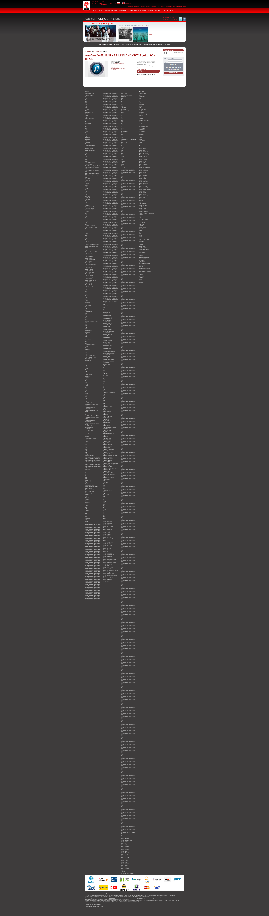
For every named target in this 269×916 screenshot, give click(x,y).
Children (141, 118)
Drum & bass (88, 311)
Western (141, 244)
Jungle (86, 494)
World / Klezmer (125, 849)
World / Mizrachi (125, 852)
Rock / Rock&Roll (107, 568)
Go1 (86, 381)
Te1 (122, 158)
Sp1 (122, 134)
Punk (104, 496)
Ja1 (86, 475)
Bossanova (88, 154)
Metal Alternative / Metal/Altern (92, 526)
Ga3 (86, 371)
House (86, 441)
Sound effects (124, 131)
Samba (122, 104)
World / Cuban (124, 841)
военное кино (142, 258)
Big (86, 136)
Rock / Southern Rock (108, 573)
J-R (86, 474)
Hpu (86, 443)
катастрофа (142, 265)
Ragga (104, 501)
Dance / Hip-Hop (89, 272)
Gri (86, 388)
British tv (141, 115)
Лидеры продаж (97, 10)
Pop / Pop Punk (107, 428)
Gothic (86, 385)
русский (113, 3)
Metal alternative (89, 522)
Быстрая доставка (168, 10)
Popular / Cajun (107, 441)
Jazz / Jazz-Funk (89, 489)
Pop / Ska (105, 436)
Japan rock (88, 482)
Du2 (86, 313)
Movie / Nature (106, 347)
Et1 (86, 336)
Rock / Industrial (107, 543)
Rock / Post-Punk (107, 556)
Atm (86, 120)
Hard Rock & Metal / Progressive (90, 421)
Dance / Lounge (89, 277)
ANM (86, 115)
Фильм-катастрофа (144, 280)
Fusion (87, 369)
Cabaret (87, 183)
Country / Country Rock (91, 227)
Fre (86, 365)
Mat (86, 515)
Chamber (87, 196)
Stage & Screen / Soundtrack (128, 139)
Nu (103, 383)
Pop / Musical (106, 422)
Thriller (140, 235)
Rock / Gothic (106, 532)
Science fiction (142, 227)
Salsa (122, 103)
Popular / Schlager (107, 466)
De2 (86, 292)
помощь (180, 52)
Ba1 (86, 126)
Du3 (86, 314)
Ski (121, 115)
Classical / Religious (90, 210)
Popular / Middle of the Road (110, 455)
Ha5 (86, 399)
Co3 (86, 213)
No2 (104, 378)
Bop (86, 153)
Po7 (104, 402)
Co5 (86, 216)
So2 (122, 121)
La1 (86, 504)
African (87, 109)
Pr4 (104, 488)
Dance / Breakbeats (90, 259)
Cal (86, 186)
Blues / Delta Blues (90, 147)
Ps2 (104, 491)
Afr (86, 107)
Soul (122, 129)
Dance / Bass (88, 258)
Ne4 (104, 370)
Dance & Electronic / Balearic (92, 243)
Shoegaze (123, 109)
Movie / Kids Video (107, 345)
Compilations (88, 221)
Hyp (86, 444)
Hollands (87, 436)
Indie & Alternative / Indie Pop (92, 464)
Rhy (104, 512)
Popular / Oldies (107, 461)
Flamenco (87, 349)
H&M (86, 393)
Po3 (104, 397)
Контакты (169, 6)
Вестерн (141, 255)
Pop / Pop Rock (107, 430)
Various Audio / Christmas (127, 169)
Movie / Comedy (107, 324)
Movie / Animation (107, 315)
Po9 (104, 403)
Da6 (86, 239)
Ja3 (86, 478)
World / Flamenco (125, 846)
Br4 (86, 158)
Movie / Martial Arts (143, 183)
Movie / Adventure (107, 313)
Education (141, 134)
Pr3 (104, 487)
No (103, 376)
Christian (87, 199)
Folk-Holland (88, 358)
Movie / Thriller (106, 356)
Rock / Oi (105, 551)
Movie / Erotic (106, 335)
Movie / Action (106, 312)
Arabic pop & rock (89, 118)
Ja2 (86, 477)
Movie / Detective (107, 329)
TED (122, 162)
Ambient (87, 114)
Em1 (86, 333)
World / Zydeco (125, 868)
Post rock (105, 482)
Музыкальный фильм (144, 268)
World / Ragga (124, 854)
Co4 (86, 214)
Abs (86, 98)
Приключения (142, 273)
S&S (122, 101)
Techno (123, 161)
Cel (86, 189)
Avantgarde (88, 123)
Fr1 (86, 362)
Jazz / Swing (88, 493)
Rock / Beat (106, 524)
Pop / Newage (106, 425)
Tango (122, 156)
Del (86, 299)
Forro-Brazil (88, 360)
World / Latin (124, 851)
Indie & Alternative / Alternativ (92, 457)
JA (85, 96)
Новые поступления (110, 10)
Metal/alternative (107, 302)
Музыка (87, 91)
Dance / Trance (89, 286)
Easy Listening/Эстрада (91, 321)
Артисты (90, 18)
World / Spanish (125, 863)
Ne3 (104, 369)
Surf (122, 143)
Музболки (158, 10)
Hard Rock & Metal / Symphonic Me (90, 426)
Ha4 (86, 398)
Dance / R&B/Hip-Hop (90, 280)
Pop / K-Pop (106, 419)
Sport (140, 233)
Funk (86, 368)
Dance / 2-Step (89, 253)
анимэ (140, 251)
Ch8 (86, 194)
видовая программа (144, 257)
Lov (86, 511)
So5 (122, 123)
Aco (86, 101)
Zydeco (123, 871)
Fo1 (86, 351)
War (140, 243)
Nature (140, 202)
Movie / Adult (142, 150)
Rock (104, 518)
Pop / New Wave (107, 424)
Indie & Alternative (89, 455)
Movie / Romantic (107, 350)
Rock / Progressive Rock (109, 559)
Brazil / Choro (88, 164)
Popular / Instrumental (108, 449)
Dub (86, 316)
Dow (86, 307)
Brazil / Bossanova (90, 162)
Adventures (142, 99)
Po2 (104, 395)
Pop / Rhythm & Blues (108, 433)
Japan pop (87, 480)
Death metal (88, 296)
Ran (104, 504)
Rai (104, 502)
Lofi (86, 508)
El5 (86, 329)
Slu (121, 117)
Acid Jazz (87, 99)
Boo (86, 151)
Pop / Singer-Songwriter (109, 435)
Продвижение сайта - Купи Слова (94, 906)
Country (87, 224)
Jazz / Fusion (88, 488)
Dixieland (87, 302)
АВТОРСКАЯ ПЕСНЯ (144, 249)
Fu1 (86, 366)
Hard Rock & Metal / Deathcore (90, 408)
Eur (86, 343)
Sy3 (122, 151)
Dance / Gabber (89, 269)
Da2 (86, 238)
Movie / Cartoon (107, 320)
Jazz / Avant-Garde (90, 485)
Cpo (86, 228)
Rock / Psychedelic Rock (109, 562)
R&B (104, 498)
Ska (122, 114)
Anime (140, 106)
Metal (86, 521)
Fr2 (86, 363)
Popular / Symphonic (108, 476)
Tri (121, 166)
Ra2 (104, 499)
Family (140, 137)
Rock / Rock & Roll (108, 567)
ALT (140, 101)
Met (86, 519)
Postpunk (105, 483)
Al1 (86, 110)
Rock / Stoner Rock (108, 578)
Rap (104, 505)
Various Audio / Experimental (128, 170)
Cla (86, 202)
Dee (86, 297)
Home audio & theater (90, 438)
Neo (104, 372)
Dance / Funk (88, 267)
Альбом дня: (88, 24)
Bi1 (86, 134)
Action (140, 98)
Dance (86, 241)
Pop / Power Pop (107, 432)
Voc (122, 835)
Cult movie (141, 125)
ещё (150, 34)
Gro (86, 390)
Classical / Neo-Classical (91, 206)
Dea (86, 294)
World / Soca (124, 862)
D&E (86, 235)
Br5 (86, 159)
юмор (140, 284)
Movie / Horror (106, 343)
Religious (141, 217)
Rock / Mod (106, 550)
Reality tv (141, 214)
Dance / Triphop (89, 288)
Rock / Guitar (106, 535)
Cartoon (141, 117)
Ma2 (86, 513)
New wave (105, 375)
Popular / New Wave (108, 458)
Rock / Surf (106, 581)
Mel (86, 516)
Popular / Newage (107, 460)
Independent (88, 454)
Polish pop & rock (107, 406)
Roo (122, 98)
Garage (87, 377)
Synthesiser (124, 154)
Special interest (142, 232)
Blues (86, 143)
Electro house (88, 330)
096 (140, 95)
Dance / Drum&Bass (90, 264)
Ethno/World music (119, 63)
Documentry (142, 131)
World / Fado (124, 844)
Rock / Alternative (107, 521)
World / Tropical (125, 867)
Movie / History (107, 342)
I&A (86, 446)
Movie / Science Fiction (109, 351)
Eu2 (86, 341)
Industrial (87, 469)
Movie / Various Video (108, 361)
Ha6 (86, 401)
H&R (86, 395)
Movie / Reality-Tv (107, 348)
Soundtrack (124, 132)
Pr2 (104, 485)
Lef (86, 507)
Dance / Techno (89, 285)
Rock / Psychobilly (107, 564)
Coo (86, 222)
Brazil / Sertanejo (143, 114)
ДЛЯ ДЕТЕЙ (142, 262)
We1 (122, 837)
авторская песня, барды (127, 873)
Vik (121, 833)
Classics (87, 211)
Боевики (141, 254)
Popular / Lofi (106, 454)
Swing (122, 147)
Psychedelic (106, 494)
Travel (140, 236)
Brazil (86, 161)
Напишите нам (177, 6)
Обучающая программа (145, 271)
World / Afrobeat (125, 838)
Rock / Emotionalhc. (108, 529)
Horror (140, 143)
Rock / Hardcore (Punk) (109, 539)
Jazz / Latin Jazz (89, 491)
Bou (86, 156)
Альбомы (103, 18)
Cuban (86, 232)
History (140, 142)
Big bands (87, 137)
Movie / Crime (106, 326)
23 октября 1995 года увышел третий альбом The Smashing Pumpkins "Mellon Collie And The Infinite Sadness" (99, 39)
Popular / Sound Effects (109, 472)
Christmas (87, 200)
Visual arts (141, 241)
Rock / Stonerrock (107, 579)
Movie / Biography (107, 317)
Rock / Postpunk (107, 557)
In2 (86, 450)
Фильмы (116, 18)
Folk (86, 354)
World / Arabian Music (126, 840)
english (128, 3)
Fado (86, 347)
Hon (86, 439)
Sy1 (122, 148)
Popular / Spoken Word (109, 474)
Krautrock (87, 502)
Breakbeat (87, 180)
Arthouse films (142, 109)
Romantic (123, 96)
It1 (85, 472)
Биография (142, 252)
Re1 (104, 507)
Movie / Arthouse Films (144, 154)
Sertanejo (123, 107)
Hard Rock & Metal (90, 403)
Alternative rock (89, 112)
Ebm (86, 322)
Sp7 (122, 137)
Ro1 (104, 513)
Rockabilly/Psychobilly (126, 95)
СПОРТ (141, 277)
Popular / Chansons (108, 443)
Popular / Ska (106, 471)
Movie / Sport (106, 354)
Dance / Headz (89, 270)
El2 (86, 324)
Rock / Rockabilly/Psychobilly (110, 570)
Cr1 (86, 230)
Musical (141, 200)
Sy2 (122, 150)
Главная (88, 51)
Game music (88, 374)
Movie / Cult (142, 162)
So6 (122, 125)
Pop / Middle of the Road (109, 420)
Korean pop (88, 500)
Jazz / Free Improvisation (91, 486)
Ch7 (86, 193)
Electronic (87, 332)
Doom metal (88, 305)
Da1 (86, 236)
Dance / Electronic (89, 266)
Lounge (87, 510)
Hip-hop (87, 433)
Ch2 (86, 191)
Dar (86, 289)
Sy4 (122, 153)
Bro (86, 182)
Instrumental (88, 471)
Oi (103, 386)
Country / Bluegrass (90, 225)
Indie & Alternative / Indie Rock (93, 466)
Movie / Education (107, 334)
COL (86, 219)
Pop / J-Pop (106, 417)
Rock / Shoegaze (107, 572)
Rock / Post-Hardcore (108, 554)
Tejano (122, 164)
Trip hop (123, 167)
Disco (86, 300)
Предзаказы (122, 10)
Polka (104, 408)
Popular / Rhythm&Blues (109, 465)
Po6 (104, 400)
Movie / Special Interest (109, 353)
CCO (86, 188)
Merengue (87, 518)
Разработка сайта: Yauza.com (93, 904)
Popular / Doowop (107, 444)
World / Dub (124, 843)
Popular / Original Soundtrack (110, 463)
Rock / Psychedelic (108, 561)
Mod (104, 310)
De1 (86, 291)
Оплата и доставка (134, 6)
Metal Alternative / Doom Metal (92, 524)
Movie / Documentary (108, 331)
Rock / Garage (107, 531)
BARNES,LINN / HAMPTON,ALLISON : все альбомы (118, 68)
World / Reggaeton (125, 859)
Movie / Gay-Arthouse (144, 177)
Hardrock (87, 428)
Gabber (87, 373)
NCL (104, 365)
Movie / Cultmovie (107, 328)
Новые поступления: (131, 44)
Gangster (87, 376)
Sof (122, 126)
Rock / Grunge (107, 534)
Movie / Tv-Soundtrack (109, 359)
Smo (122, 118)
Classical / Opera (89, 208)
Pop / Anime (106, 409)
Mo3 (104, 309)
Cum (86, 233)
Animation (141, 104)
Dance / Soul (88, 283)
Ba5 (86, 128)
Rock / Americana (107, 523)
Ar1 (86, 117)
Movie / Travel (106, 358)
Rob (104, 516)
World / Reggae (125, 857)
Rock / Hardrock (107, 540)
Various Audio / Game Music (128, 832)
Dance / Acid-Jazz (89, 255)
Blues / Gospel (89, 148)
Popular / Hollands (107, 446)
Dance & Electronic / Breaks (92, 244)
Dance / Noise (88, 278)
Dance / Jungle (89, 275)
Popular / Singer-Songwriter (110, 468)
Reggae (105, 509)
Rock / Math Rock (107, 548)
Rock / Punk (106, 565)
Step (122, 140)
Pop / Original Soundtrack (109, 427)
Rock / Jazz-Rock (107, 545)
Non (104, 381)
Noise (104, 380)
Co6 (86, 217)
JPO (140, 145)
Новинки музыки (89, 93)
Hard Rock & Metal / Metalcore (93, 415)
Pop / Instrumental (107, 416)
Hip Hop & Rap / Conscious (92, 432)
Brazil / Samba (88, 178)
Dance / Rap (88, 281)
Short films (141, 228)
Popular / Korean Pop (108, 452)
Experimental (142, 136)
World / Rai (123, 856)
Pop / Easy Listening (108, 413)
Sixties (122, 112)
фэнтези (141, 282)
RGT (104, 510)
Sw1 (122, 145)
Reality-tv (141, 216)
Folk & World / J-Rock (90, 357)
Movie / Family (106, 337)
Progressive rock (107, 490)
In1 (86, 449)
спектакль (141, 276)
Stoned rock (124, 142)
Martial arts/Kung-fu (144, 147)
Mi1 (104, 304)
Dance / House (89, 273)
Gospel (87, 384)
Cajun (86, 185)
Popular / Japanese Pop (109, 450)
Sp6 (122, 136)
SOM (122, 128)
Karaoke (87, 497)
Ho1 (86, 435)
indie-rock (87, 467)
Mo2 (104, 307)
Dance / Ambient (89, 256)
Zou (122, 870)
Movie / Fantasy (107, 339)
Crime (140, 123)
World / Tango (124, 865)
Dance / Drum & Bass (90, 262)
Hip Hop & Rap (89, 430)
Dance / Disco (88, 261)
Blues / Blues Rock (90, 145)
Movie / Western (107, 364)
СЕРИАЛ (141, 274)
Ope (104, 389)
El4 (86, 327)
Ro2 (104, 515)
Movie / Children (107, 321)
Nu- (104, 384)
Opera (104, 391)
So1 (122, 120)
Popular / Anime (107, 439)
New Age (105, 373)
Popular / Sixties (107, 469)
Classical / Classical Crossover (90, 204)
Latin (86, 505)
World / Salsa (124, 860)
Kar (86, 496)
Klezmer (87, 499)
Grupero (87, 392)
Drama (140, 132)
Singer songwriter (125, 110)
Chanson (87, 197)
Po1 (104, 394)
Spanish (141, 230)
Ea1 (86, 319)
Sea (122, 106)
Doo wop (87, 303)
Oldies (104, 387)
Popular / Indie (106, 447)
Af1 (86, 103)
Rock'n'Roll (124, 93)
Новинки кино (142, 93)
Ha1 (86, 396)
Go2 (86, 382)
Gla (86, 379)
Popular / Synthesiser (108, 477)
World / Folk (124, 848)
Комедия (141, 266)
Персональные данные (158, 6)
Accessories (142, 96)
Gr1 (86, 387)
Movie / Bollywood (107, 318)
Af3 (86, 106)
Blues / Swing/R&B (90, 150)
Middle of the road (107, 306)
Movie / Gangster (107, 340)
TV (139, 238)
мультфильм (142, 269)
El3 (86, 325)
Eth (86, 338)
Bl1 (86, 140)
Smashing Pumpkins (103, 23)
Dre (86, 308)
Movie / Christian (107, 323)
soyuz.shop (124, 895)
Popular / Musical (107, 457)
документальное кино (144, 263)
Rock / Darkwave (107, 528)
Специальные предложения (137, 10)
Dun (86, 318)
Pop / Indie (105, 414)
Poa (104, 405)
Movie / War (106, 362)
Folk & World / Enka (90, 355)
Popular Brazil (106, 479)
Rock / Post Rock (107, 553)
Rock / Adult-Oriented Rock (110, 520)
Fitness (140, 139)
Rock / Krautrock (107, 546)
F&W (86, 346)
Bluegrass (87, 142)
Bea (86, 132)
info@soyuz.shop (169, 17)
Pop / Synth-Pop (107, 438)
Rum (122, 99)
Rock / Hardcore (107, 537)
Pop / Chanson (107, 411)
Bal (86, 129)
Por (104, 480)
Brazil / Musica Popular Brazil (92, 166)
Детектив (141, 260)
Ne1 (104, 367)
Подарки (150, 10)
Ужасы (140, 279)
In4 (86, 452)
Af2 (86, 104)
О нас (184, 6)
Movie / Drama (106, 332)
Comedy (141, 121)
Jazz (86, 483)
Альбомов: (116, 44)
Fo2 (86, 352)
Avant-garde (88, 121)
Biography (87, 139)
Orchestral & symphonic (109, 392)
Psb (104, 493)
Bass (86, 131)
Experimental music (90, 344)
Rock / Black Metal (108, 526)
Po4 (104, 398)
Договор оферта (145, 6)
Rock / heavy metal (108, 542)
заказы (175, 52)
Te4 (122, 159)
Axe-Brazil (87, 125)
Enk (86, 335)
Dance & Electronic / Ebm (91, 251)
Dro (86, 310)
